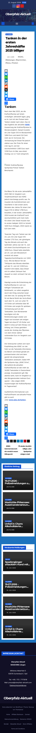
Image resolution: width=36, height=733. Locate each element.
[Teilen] (18, 103)
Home (8, 714)
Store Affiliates (27, 724)
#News (8, 63)
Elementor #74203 (25, 719)
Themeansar (19, 709)
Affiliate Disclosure (17, 714)
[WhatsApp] (18, 77)
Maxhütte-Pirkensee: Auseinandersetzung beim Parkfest (17, 505)
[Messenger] (18, 96)
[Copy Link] (18, 83)
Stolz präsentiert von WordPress (12, 707)
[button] (29, 24)
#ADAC (20, 57)
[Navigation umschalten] (17, 23)
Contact (27, 714)
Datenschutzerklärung (18, 685)
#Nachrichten (21, 60)
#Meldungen (10, 60)
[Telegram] (18, 92)
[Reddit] (18, 86)
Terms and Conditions (18, 728)
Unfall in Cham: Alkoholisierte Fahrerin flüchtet (15, 526)
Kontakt (6, 724)
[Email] (18, 70)
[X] (18, 89)
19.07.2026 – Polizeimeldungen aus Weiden (18, 483)
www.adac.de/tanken (17, 400)
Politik (8, 559)
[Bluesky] (18, 74)
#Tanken (15, 63)
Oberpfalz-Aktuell (18, 14)
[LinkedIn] (18, 80)
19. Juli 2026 (11, 568)
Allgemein (9, 34)
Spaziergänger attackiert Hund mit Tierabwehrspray (16, 564)
